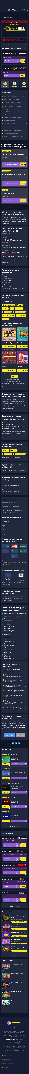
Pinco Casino (15, 783)
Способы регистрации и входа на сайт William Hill (14, 110)
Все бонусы (13, 906)
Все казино (13, 826)
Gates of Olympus (16, 925)
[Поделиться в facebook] (13, 743)
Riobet (5, 68)
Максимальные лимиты (10, 127)
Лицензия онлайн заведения (11, 99)
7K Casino (14, 797)
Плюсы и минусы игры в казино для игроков (13, 137)
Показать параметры (14, 45)
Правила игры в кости (16, 991)
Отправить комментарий (9, 735)
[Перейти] (1, 17)
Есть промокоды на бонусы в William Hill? (13, 680)
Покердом (6, 54)
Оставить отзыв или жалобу (14, 35)
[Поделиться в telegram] (16, 743)
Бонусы (14, 87)
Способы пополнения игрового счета (13, 130)
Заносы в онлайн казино (17, 964)
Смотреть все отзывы (20, 734)
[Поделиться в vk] (19, 743)
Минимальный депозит (10, 123)
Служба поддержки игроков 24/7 (12, 133)
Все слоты (14, 376)
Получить (23, 164)
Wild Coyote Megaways (17, 947)
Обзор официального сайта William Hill (14, 96)
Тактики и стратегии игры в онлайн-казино (17, 1001)
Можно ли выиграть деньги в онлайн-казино (18, 983)
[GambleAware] (19, 1039)
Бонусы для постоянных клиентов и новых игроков (13, 103)
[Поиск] (26, 9)
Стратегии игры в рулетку (17, 973)
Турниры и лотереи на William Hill (13, 117)
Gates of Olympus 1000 (18, 932)
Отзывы (23, 87)
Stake (12, 769)
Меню (3, 9)
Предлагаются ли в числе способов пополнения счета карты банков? (13, 702)
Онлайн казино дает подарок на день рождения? (14, 691)
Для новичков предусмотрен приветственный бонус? (13, 686)
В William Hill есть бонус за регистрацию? (12, 670)
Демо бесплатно (9, 346)
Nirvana (4, 366)
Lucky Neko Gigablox (9, 343)
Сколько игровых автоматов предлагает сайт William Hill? (13, 708)
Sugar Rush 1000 (16, 939)
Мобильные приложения (10, 120)
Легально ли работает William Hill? (13, 696)
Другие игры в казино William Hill (12, 114)
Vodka (13, 811)
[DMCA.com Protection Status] (10, 1040)
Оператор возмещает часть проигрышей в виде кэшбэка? (13, 675)
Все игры (13, 955)
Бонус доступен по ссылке (11, 164)
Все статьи (13, 1011)
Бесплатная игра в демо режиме (12, 106)
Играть (23, 61)
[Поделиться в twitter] (10, 743)
